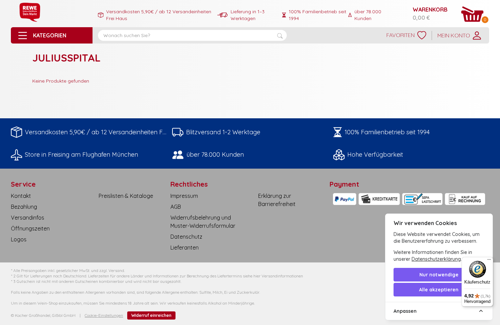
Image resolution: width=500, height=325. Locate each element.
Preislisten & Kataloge (126, 195)
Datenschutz (186, 236)
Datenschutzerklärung (436, 259)
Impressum (184, 195)
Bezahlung (24, 206)
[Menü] (489, 261)
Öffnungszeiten (30, 228)
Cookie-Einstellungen (104, 315)
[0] (472, 14)
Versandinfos (27, 217)
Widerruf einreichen (151, 315)
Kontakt (21, 195)
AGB (175, 206)
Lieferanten (184, 247)
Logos (19, 239)
